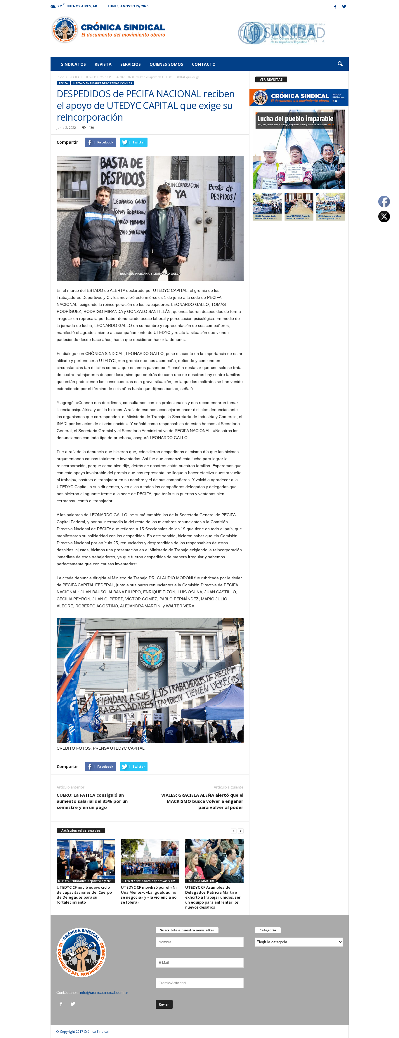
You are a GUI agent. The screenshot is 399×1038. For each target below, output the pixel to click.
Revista (103, 64)
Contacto (204, 64)
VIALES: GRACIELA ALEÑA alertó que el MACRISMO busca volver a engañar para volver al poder (202, 801)
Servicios (130, 64)
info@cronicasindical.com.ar (104, 992)
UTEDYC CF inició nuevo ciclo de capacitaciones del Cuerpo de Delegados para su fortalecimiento (84, 895)
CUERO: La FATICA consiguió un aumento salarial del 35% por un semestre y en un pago (92, 801)
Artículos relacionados (80, 830)
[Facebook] (335, 7)
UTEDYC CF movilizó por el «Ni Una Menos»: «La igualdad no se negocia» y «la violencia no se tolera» (149, 895)
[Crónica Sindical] (108, 30)
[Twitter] (344, 7)
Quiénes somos (166, 64)
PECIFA (74, 77)
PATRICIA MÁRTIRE (200, 881)
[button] (340, 64)
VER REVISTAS (271, 79)
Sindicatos (73, 64)
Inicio (60, 77)
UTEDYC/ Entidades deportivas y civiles (102, 83)
